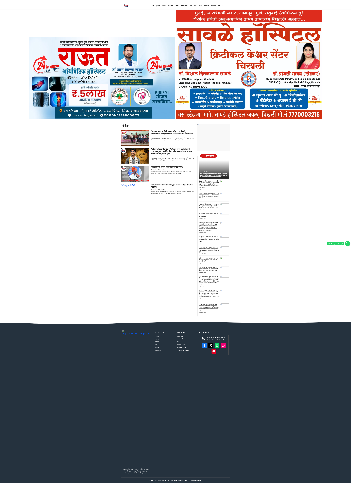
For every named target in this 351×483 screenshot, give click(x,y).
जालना (164, 5)
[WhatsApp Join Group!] (347, 243)
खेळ (195, 5)
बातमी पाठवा (158, 350)
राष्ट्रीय (177, 5)
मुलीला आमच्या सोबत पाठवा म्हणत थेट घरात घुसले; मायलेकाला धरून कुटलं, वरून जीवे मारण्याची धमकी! (208, 259)
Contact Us (180, 339)
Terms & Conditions (183, 350)
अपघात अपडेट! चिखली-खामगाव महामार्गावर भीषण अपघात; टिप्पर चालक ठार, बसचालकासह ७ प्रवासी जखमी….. (209, 215)
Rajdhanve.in (188, 480)
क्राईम (200, 5)
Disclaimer (180, 341)
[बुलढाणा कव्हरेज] (126, 5)
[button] (226, 5)
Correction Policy (182, 347)
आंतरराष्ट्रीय (184, 5)
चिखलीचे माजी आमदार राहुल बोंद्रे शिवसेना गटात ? (167, 167)
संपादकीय (213, 5)
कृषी (191, 5)
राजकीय (206, 5)
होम (153, 5)
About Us (180, 336)
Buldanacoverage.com (157, 480)
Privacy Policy (181, 344)
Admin (154, 136)
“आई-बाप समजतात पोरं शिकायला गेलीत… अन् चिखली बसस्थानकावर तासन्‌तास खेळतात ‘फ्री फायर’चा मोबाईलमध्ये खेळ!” (172, 132)
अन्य (219, 5)
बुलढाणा (158, 5)
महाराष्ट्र (170, 5)
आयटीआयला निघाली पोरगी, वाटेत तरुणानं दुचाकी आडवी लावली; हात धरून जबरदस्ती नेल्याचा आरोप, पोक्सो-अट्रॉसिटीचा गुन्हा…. (208, 268)
